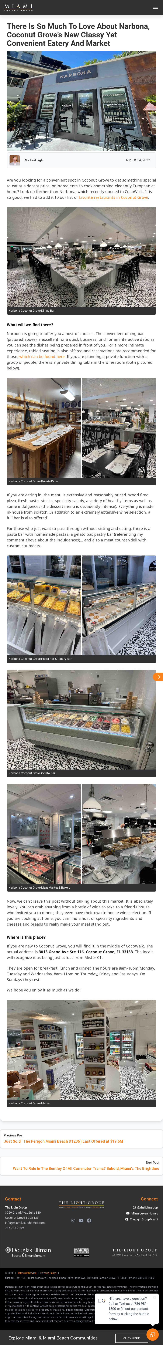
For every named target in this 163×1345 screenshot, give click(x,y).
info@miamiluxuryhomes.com (25, 1222)
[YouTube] (81, 1220)
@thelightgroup (147, 1207)
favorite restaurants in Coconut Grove (113, 197)
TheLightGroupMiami (144, 1219)
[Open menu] (155, 7)
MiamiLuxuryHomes (144, 1213)
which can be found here (42, 356)
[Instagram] (73, 1220)
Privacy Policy (48, 1272)
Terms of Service (27, 1272)
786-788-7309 (14, 1228)
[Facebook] (89, 1220)
